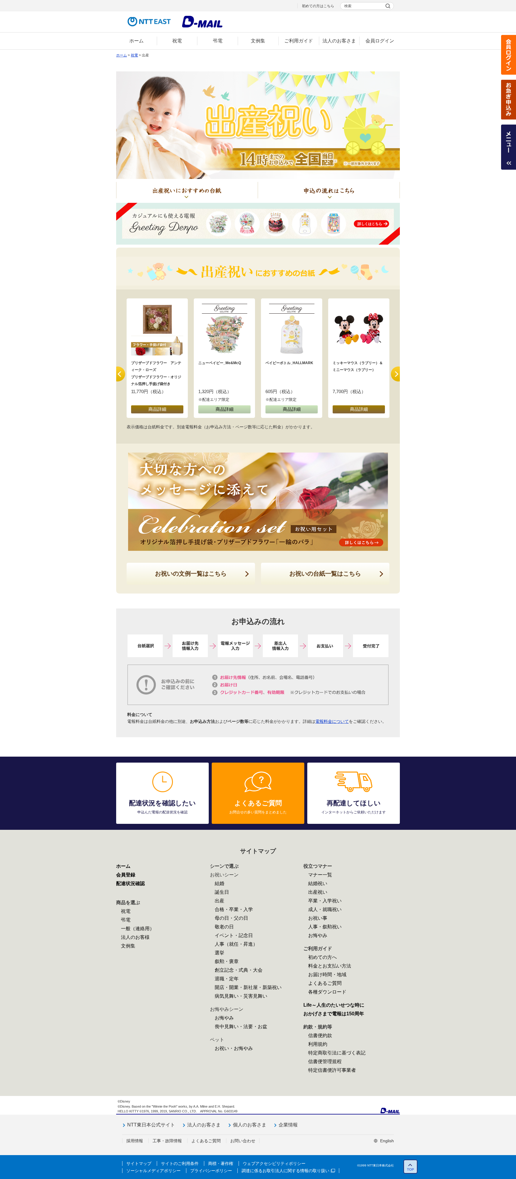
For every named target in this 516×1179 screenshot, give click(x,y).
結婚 (219, 883)
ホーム (121, 55)
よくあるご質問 (325, 983)
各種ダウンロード (327, 991)
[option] (157, 358)
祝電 (134, 55)
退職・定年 (227, 978)
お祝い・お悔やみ (234, 1048)
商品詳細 (157, 409)
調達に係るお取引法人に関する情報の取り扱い (285, 1170)
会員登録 (125, 874)
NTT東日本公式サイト (151, 1124)
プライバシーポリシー (211, 1170)
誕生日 (222, 892)
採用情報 (134, 1140)
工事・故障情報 (167, 1140)
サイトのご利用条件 (180, 1163)
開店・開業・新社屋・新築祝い (248, 987)
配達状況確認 (130, 883)
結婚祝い (317, 883)
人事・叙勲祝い (325, 926)
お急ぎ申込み (508, 99)
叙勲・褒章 (227, 961)
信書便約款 (320, 1035)
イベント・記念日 (234, 935)
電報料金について (332, 721)
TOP (410, 1169)
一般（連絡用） (137, 928)
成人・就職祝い (325, 909)
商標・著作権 (220, 1163)
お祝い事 (317, 918)
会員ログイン (508, 55)
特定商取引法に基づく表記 (337, 1052)
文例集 (128, 945)
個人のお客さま (249, 1124)
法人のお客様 (135, 937)
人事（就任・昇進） (236, 944)
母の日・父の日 (231, 918)
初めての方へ (322, 957)
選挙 (219, 952)
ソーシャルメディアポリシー (153, 1170)
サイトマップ (138, 1163)
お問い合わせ (242, 1140)
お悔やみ (224, 1017)
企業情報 (288, 1124)
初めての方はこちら (318, 6)
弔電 (125, 919)
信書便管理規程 (325, 1061)
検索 (347, 6)
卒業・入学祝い (325, 900)
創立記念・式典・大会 (238, 970)
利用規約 (317, 1044)
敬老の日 (224, 926)
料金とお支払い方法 (329, 965)
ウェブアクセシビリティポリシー (274, 1163)
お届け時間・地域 (327, 974)
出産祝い (317, 892)
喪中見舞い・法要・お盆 (241, 1026)
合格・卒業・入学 (234, 909)
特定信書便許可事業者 (332, 1070)
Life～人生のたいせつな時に (333, 1005)
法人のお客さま (204, 1124)
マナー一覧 (320, 874)
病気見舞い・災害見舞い (241, 996)
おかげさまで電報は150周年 (333, 1013)
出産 (219, 900)
